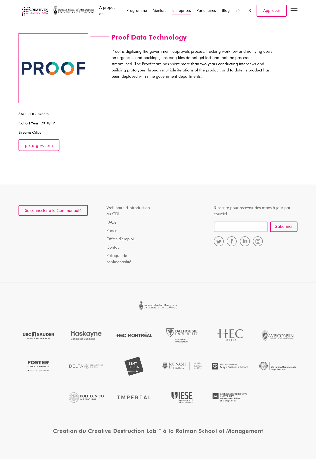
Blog (226, 11)
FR (249, 11)
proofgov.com (39, 146)
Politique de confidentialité (118, 259)
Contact (113, 247)
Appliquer (271, 11)
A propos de (107, 11)
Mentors (159, 11)
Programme (137, 11)
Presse (111, 231)
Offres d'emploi (120, 239)
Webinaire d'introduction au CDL (128, 211)
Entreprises (181, 11)
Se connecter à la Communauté (53, 211)
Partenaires (206, 11)
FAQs (111, 222)
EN (238, 11)
